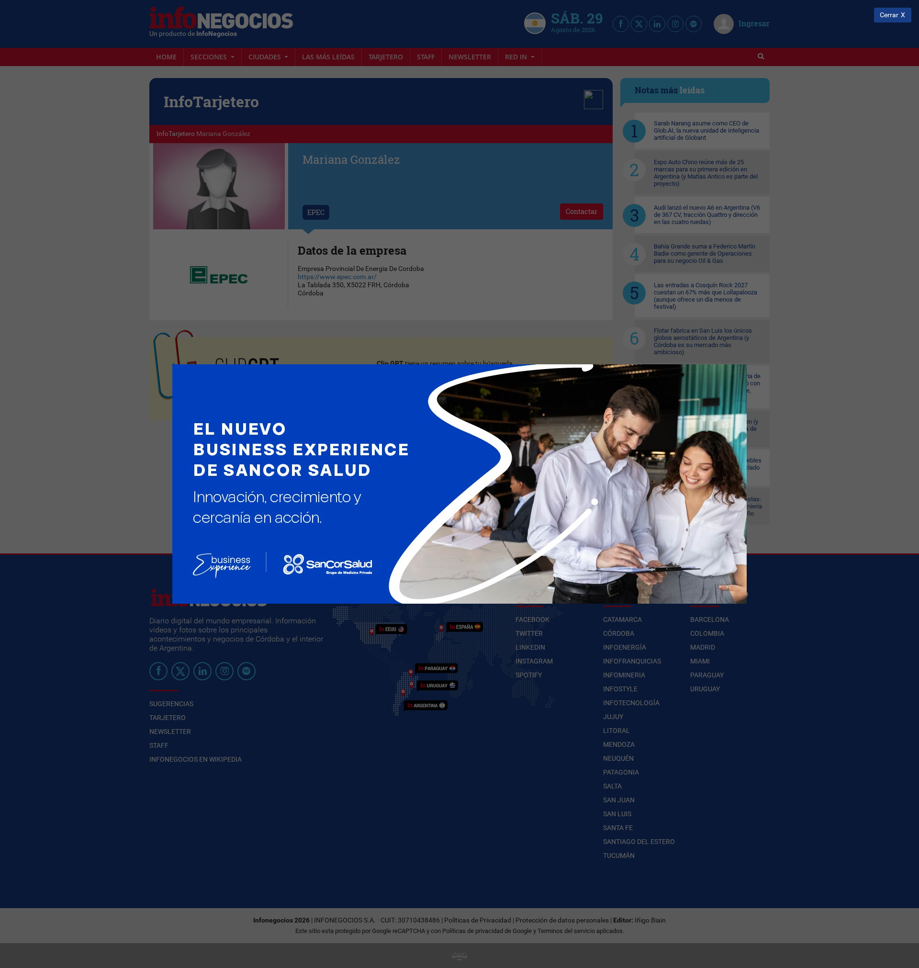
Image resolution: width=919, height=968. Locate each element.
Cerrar (889, 15)
